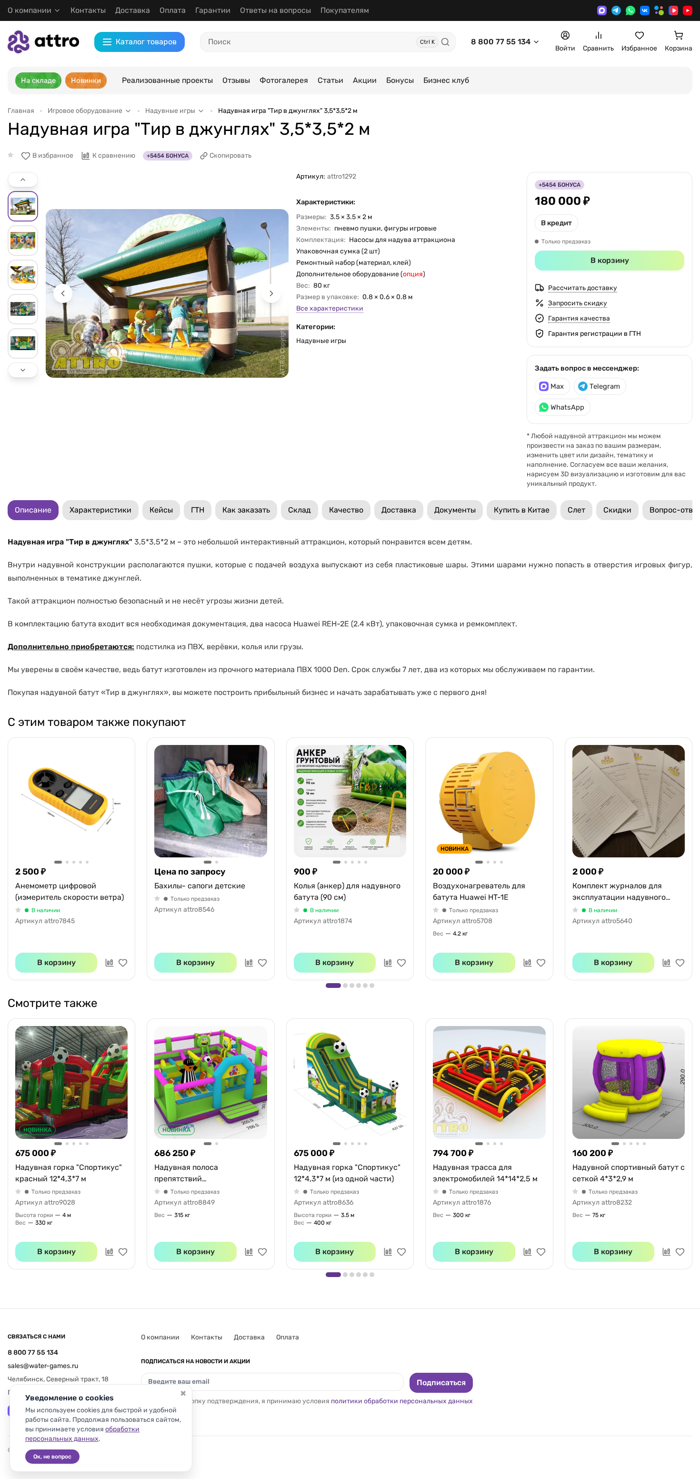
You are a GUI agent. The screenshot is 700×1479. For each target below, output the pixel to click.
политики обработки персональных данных (402, 1401)
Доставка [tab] (398, 509)
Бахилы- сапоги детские (199, 885)
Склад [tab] (299, 509)
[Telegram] (616, 10)
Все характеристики (329, 308)
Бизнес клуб (446, 80)
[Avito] (659, 10)
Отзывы (236, 80)
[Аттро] (43, 41)
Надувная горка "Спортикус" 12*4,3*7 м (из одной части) (347, 1173)
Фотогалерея (284, 80)
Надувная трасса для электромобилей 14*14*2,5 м (485, 1173)
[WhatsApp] (630, 10)
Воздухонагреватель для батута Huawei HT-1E (479, 891)
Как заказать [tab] (246, 509)
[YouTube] (687, 10)
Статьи (330, 80)
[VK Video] (673, 10)
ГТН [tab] (197, 509)
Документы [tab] (455, 509)
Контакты (88, 10)
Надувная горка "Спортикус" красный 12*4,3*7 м (68, 1173)
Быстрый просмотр (71, 801)
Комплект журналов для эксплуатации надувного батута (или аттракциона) (620, 892)
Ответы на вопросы (275, 10)
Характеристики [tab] (100, 509)
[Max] (602, 10)
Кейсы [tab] (161, 509)
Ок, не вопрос (52, 1456)
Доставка (132, 10)
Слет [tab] (576, 509)
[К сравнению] (109, 962)
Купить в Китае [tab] (522, 509)
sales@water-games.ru (43, 1366)
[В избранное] (123, 962)
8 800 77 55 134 (500, 41)
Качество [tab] (346, 509)
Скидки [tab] (617, 509)
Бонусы (400, 80)
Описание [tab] (33, 509)
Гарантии (212, 10)
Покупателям (344, 10)
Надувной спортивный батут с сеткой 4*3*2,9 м (628, 1173)
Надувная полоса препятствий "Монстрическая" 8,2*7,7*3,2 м (209, 1174)
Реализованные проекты (167, 80)
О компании (160, 1337)
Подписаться (441, 1382)
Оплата (173, 10)
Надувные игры (321, 341)
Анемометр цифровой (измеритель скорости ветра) (69, 891)
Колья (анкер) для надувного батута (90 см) (347, 891)
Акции (365, 80)
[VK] (645, 10)
